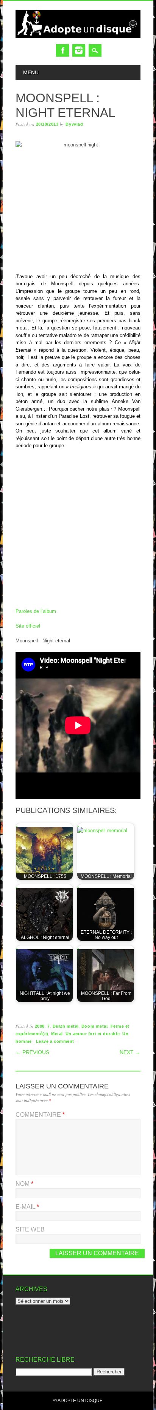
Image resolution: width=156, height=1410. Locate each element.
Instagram (78, 50)
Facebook (62, 50)
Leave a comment (55, 1041)
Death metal (66, 1026)
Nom (24, 1184)
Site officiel (28, 626)
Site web (30, 1229)
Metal (57, 1033)
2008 (40, 1026)
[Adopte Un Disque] (78, 36)
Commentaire (40, 1114)
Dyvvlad (74, 124)
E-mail (27, 1207)
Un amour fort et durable (93, 1033)
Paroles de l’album (36, 611)
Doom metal (94, 1026)
